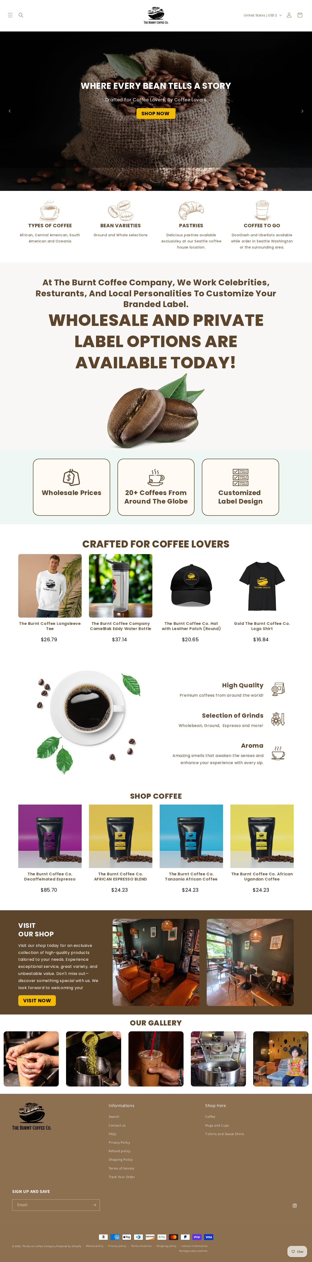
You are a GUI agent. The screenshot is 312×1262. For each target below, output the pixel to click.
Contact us (117, 1125)
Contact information (194, 1246)
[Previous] (10, 111)
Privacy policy (117, 1246)
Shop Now (156, 113)
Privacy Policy (119, 1142)
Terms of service (141, 1246)
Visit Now (37, 1000)
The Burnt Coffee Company (39, 1246)
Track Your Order (122, 1177)
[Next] (302, 111)
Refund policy (119, 1151)
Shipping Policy (121, 1160)
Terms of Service (121, 1168)
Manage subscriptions (193, 1250)
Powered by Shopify (68, 1246)
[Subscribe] (94, 1205)
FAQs (112, 1134)
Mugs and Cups (217, 1125)
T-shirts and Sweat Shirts (224, 1134)
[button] (10, 15)
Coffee (210, 1117)
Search (114, 1117)
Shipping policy (166, 1246)
